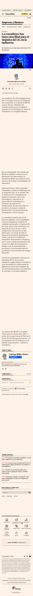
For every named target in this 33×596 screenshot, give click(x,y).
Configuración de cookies (7, 580)
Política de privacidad (19, 580)
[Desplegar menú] (3, 14)
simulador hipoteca (16, 522)
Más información (5, 390)
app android (26, 535)
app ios (16, 535)
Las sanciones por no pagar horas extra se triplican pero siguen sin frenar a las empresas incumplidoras (16, 464)
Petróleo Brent (28, 10)
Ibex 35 (4, 10)
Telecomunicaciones (12, 27)
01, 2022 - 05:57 (18, 84)
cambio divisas (16, 528)
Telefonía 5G (5, 382)
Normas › (29, 373)
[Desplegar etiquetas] (30, 382)
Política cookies (21, 578)
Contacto (10, 578)
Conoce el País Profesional (16, 542)
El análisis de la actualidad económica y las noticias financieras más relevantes (14, 364)
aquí (27, 394)
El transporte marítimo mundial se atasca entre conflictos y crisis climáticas (16, 458)
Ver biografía (13, 357)
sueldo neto (26, 522)
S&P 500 (15, 10)
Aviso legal (14, 578)
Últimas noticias (7, 454)
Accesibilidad (27, 580)
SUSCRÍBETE (24, 14)
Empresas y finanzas (13, 22)
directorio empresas (26, 528)
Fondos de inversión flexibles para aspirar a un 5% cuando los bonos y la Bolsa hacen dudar (15, 471)
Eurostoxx (9, 496)
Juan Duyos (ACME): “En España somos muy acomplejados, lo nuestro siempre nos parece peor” (15, 478)
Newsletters (15, 582)
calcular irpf (7, 522)
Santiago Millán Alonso (16, 81)
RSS (11, 582)
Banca (3, 27)
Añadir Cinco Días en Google (11, 93)
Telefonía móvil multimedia (17, 382)
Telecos (4, 31)
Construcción (27, 27)
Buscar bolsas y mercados (10, 487)
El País (29, 17)
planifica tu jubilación (6, 529)
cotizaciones (7, 535)
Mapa (8, 582)
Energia (20, 27)
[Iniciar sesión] (30, 14)
